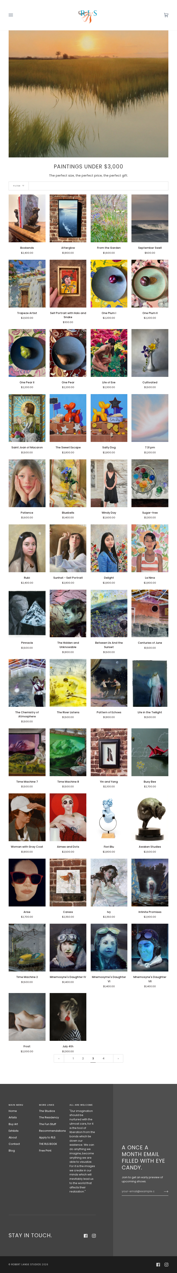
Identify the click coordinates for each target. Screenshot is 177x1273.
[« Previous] (59, 1058)
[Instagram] (94, 1236)
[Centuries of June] (149, 613)
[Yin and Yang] (109, 752)
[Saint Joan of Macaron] (27, 418)
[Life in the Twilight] (149, 683)
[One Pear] (68, 353)
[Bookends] (27, 218)
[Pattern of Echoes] (109, 683)
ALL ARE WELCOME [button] (81, 1105)
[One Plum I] (109, 284)
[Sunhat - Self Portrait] (68, 548)
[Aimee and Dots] (68, 817)
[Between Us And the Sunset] (109, 613)
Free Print (45, 1150)
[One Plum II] (149, 284)
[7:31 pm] (149, 418)
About (13, 1137)
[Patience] (27, 483)
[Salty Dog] (109, 418)
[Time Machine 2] (27, 947)
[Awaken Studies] (149, 817)
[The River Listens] (68, 683)
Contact (14, 1144)
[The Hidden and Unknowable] (68, 613)
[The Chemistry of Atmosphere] (27, 683)
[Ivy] (109, 882)
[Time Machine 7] (27, 752)
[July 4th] (68, 1017)
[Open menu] (15, 15)
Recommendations (52, 1131)
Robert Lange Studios (26, 1264)
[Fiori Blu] (109, 817)
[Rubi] (27, 548)
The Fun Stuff (47, 1124)
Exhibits (14, 1131)
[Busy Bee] (149, 752)
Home (13, 1111)
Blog (12, 1150)
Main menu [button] (16, 1105)
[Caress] (68, 882)
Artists (13, 1117)
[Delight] (109, 548)
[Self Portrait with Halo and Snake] (68, 284)
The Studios (47, 1111)
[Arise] (27, 882)
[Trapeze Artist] (27, 284)
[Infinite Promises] (149, 882)
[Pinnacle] (27, 613)
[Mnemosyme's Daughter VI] (109, 947)
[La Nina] (149, 548)
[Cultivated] (149, 353)
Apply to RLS (47, 1137)
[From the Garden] (109, 218)
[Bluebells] (68, 483)
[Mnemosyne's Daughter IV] (68, 947)
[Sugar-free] (149, 483)
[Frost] (27, 1017)
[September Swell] (149, 218)
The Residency (49, 1117)
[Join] (162, 1191)
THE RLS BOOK (48, 1144)
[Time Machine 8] (68, 752)
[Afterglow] (68, 218)
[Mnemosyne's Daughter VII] (149, 947)
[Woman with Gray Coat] (27, 817)
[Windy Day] (109, 483)
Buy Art (13, 1124)
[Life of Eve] (109, 353)
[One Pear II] (27, 353)
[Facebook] (86, 1236)
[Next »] (118, 1058)
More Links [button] (46, 1105)
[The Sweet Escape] (68, 418)
